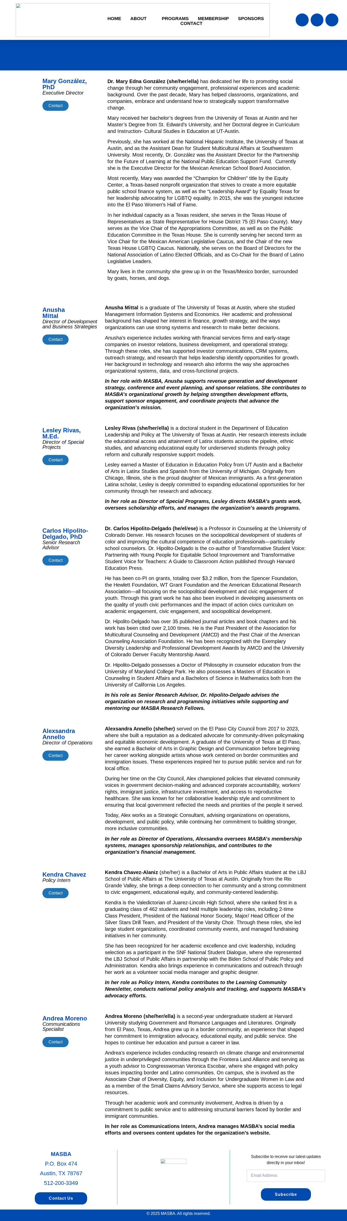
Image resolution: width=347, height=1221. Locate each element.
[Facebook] (302, 19)
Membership (213, 18)
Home (114, 18)
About (138, 18)
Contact (191, 23)
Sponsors (251, 18)
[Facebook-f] (159, 1190)
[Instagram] (331, 19)
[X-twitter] (317, 19)
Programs (175, 18)
